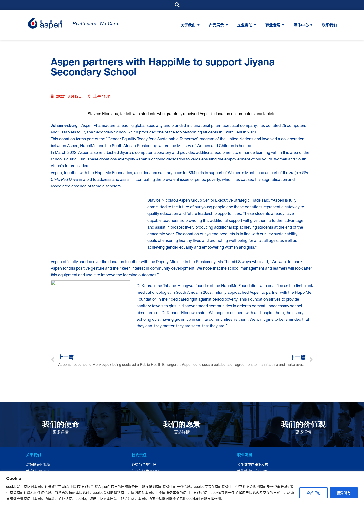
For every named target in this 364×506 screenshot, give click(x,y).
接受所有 (344, 493)
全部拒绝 (313, 493)
